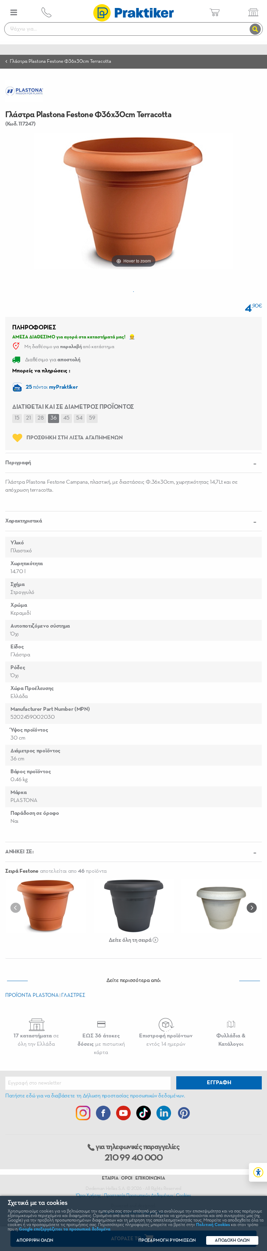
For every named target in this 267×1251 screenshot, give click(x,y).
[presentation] (17, 907)
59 (92, 418)
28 (41, 418)
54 (79, 418)
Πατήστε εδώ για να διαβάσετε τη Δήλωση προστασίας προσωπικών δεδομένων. (95, 1096)
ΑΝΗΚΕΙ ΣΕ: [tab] (19, 852)
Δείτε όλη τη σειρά (131, 940)
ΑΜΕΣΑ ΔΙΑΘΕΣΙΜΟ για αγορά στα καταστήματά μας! (69, 337)
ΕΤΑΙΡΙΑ (110, 1178)
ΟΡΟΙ (126, 1178)
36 (53, 418)
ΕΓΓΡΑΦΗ (219, 1083)
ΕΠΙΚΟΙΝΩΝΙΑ (150, 1178)
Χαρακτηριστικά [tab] (23, 521)
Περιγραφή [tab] (18, 463)
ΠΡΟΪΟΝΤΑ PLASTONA (32, 995)
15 (17, 418)
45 (66, 418)
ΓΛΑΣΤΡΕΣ (73, 995)
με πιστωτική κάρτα (101, 1044)
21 (28, 418)
